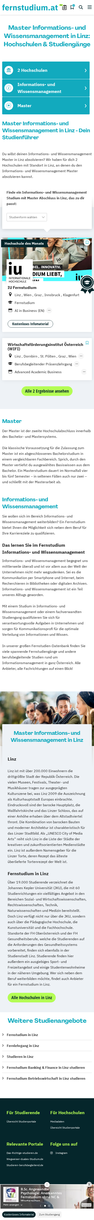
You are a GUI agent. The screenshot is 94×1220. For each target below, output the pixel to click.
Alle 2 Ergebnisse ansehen (47, 391)
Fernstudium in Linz (22, 1035)
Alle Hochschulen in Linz (31, 997)
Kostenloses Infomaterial (19, 1214)
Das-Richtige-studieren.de (22, 1153)
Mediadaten (57, 1121)
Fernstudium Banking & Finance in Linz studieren (46, 1067)
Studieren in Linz (20, 1056)
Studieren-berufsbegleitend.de (25, 1165)
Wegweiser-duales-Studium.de (25, 1159)
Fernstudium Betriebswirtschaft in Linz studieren (46, 1078)
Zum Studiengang (49, 1214)
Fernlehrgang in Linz (23, 1045)
